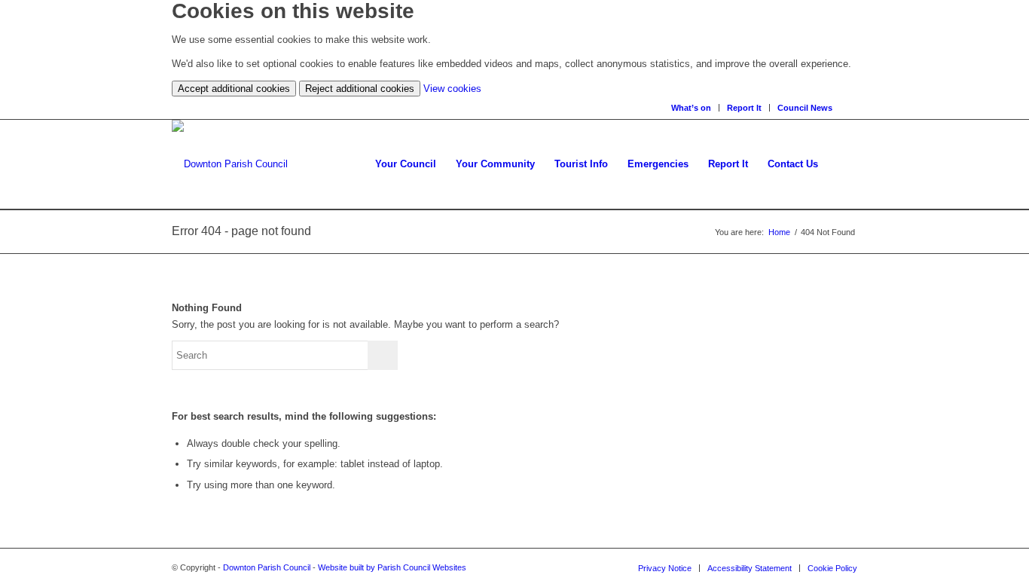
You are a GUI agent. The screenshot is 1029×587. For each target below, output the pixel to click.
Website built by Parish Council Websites (392, 567)
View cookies (452, 88)
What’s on (691, 107)
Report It (744, 107)
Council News (804, 107)
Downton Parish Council (266, 567)
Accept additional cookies (234, 88)
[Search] (852, 107)
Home (779, 232)
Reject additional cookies (359, 88)
